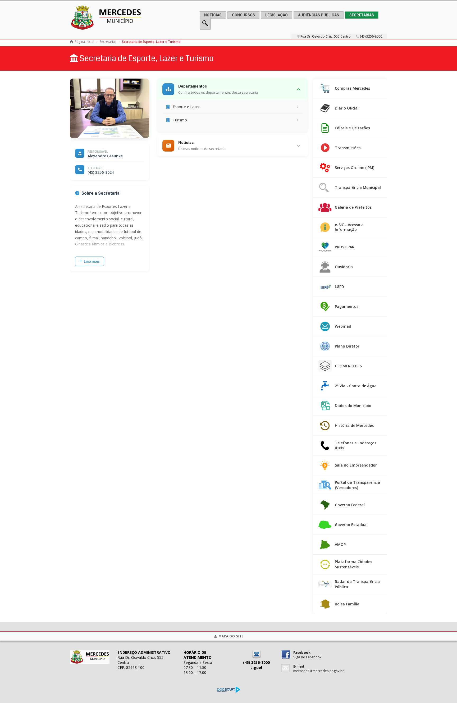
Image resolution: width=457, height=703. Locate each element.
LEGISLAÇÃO (276, 15)
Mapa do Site (231, 636)
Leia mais (92, 261)
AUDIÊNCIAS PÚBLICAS (318, 15)
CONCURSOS (243, 15)
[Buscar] (205, 28)
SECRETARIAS (361, 15)
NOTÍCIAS (213, 15)
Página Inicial (84, 41)
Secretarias (108, 41)
